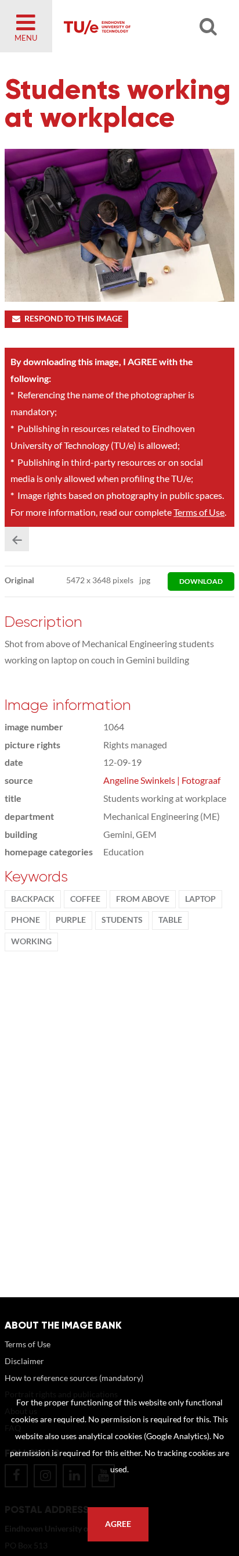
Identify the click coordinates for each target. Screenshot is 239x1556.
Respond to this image (73, 318)
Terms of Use (198, 512)
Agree (118, 1524)
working (31, 941)
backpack (33, 899)
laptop (200, 899)
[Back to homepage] (135, 26)
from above (142, 899)
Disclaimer (24, 1361)
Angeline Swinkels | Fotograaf (161, 780)
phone (25, 920)
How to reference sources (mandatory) (74, 1378)
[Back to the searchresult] (17, 539)
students (122, 920)
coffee (85, 899)
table (170, 920)
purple (71, 920)
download (201, 581)
